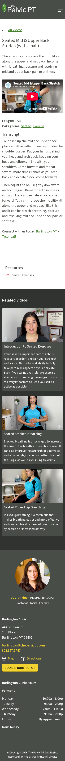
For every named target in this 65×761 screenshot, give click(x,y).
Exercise (38, 126)
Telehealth (10, 236)
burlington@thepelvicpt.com (23, 645)
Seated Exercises (23, 275)
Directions (34, 658)
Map (11, 658)
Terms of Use (28, 757)
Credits (53, 757)
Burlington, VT (46, 231)
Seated (26, 126)
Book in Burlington (20, 668)
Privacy (42, 757)
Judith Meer (20, 597)
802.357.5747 (11, 650)
